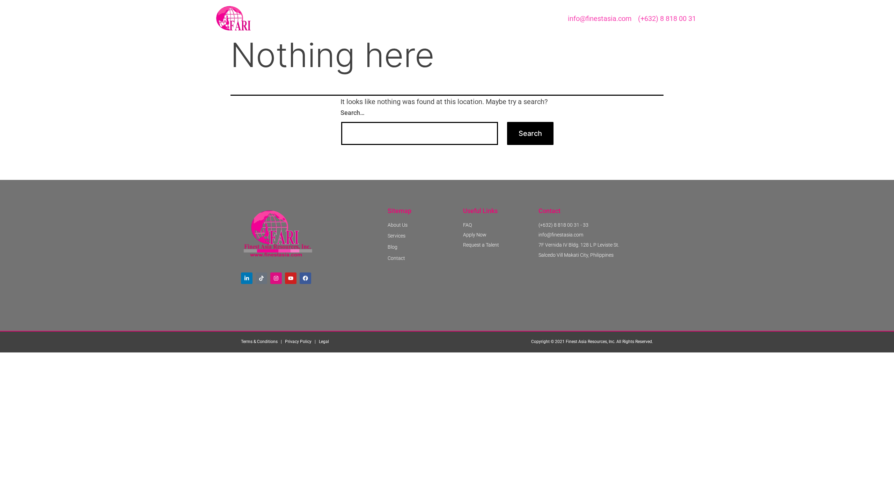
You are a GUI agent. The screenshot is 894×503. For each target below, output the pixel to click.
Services (424, 18)
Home (311, 18)
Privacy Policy (298, 341)
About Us (389, 18)
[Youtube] (290, 278)
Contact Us (521, 18)
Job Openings (348, 18)
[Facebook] (305, 278)
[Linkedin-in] (246, 278)
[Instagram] (276, 278)
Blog (453, 18)
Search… (352, 112)
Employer (483, 18)
